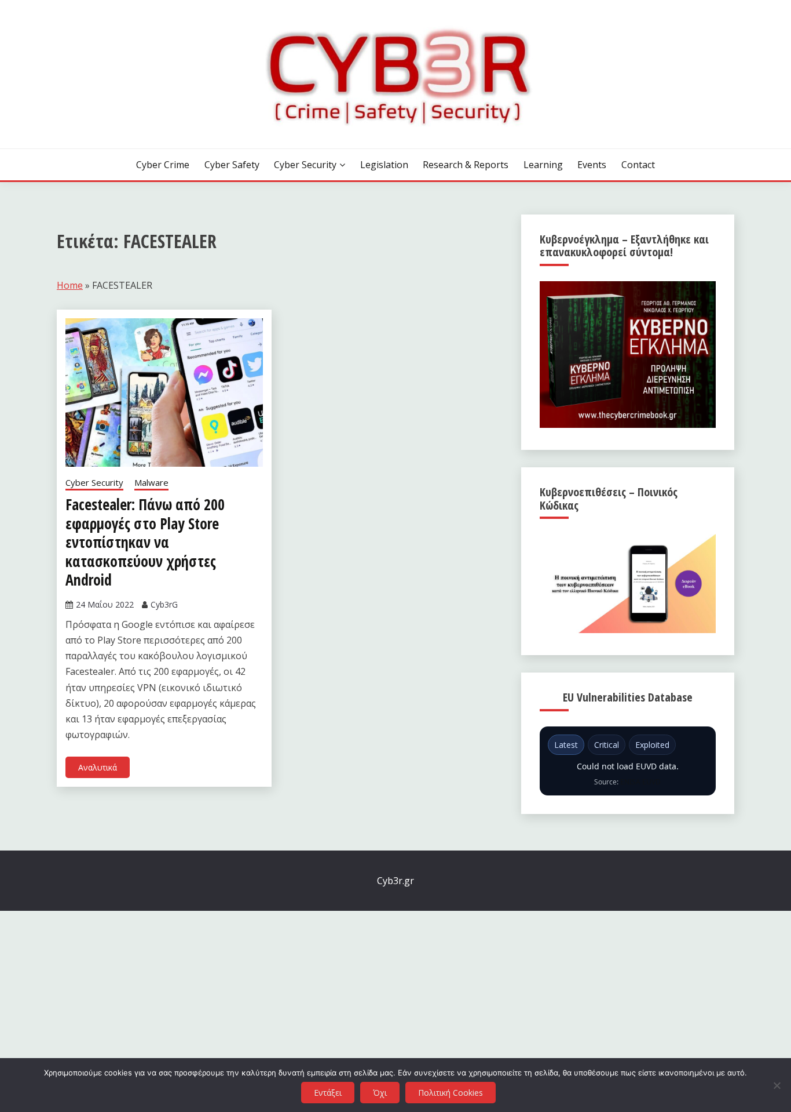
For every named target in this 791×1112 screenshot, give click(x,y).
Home (70, 285)
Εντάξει (328, 1092)
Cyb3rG (164, 604)
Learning (543, 164)
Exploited (652, 744)
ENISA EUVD (640, 782)
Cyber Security (305, 164)
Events (591, 164)
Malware (151, 482)
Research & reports (465, 164)
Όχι (380, 1092)
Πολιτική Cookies (450, 1092)
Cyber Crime (162, 164)
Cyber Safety (231, 164)
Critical (606, 744)
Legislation (384, 164)
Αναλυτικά (97, 767)
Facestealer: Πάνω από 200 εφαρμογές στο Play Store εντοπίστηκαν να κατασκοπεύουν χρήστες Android (145, 542)
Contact (638, 164)
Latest (566, 744)
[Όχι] (776, 1085)
